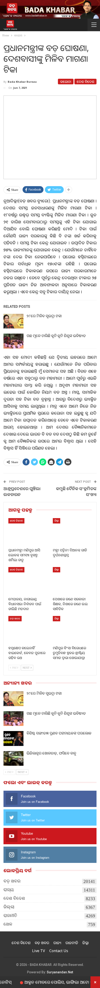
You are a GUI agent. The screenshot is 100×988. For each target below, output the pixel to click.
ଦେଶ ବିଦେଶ (85, 81)
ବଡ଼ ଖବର (15, 618)
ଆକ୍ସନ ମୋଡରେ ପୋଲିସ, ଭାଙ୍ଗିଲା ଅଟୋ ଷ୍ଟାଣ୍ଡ (52, 982)
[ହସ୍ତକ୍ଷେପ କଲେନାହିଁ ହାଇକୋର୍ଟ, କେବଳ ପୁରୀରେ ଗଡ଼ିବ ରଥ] (27, 629)
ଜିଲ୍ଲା (56, 520)
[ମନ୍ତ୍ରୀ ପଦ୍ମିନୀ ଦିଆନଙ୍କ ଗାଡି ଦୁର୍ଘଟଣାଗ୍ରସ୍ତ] (72, 531)
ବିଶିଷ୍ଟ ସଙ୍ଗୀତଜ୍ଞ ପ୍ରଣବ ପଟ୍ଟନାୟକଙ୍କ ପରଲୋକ (59, 733)
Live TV (38, 950)
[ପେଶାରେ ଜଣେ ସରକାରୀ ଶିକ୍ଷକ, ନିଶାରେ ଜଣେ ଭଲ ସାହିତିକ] (72, 580)
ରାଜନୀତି (10, 915)
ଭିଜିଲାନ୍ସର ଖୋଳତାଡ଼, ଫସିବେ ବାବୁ (51, 753)
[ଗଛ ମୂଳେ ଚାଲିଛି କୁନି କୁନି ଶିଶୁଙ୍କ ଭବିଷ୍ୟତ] (13, 341)
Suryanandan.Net (60, 972)
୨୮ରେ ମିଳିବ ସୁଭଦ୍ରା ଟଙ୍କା (44, 315)
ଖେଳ (7, 924)
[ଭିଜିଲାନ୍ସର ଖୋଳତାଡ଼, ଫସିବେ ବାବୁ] (13, 758)
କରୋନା (65, 81)
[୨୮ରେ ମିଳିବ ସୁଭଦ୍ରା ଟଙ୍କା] (13, 321)
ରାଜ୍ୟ (8, 889)
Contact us (58, 950)
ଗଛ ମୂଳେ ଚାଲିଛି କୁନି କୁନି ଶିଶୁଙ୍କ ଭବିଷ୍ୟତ (56, 335)
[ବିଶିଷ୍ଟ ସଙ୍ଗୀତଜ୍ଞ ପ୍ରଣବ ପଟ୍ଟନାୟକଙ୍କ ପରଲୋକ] (13, 738)
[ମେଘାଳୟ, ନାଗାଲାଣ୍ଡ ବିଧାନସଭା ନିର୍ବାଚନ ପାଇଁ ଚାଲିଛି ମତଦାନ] (27, 580)
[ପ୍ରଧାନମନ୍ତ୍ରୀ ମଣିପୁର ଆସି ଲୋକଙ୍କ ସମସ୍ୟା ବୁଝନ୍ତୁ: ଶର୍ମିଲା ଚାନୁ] (27, 531)
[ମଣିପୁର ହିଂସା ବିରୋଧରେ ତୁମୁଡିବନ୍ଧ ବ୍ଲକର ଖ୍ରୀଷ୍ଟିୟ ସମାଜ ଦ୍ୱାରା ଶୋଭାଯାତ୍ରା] (72, 629)
